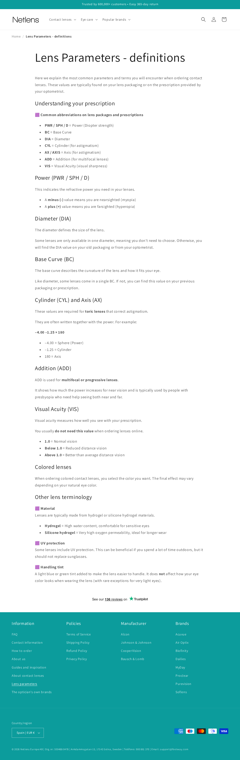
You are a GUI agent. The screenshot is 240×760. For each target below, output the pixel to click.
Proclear (182, 675)
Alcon (125, 634)
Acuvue (181, 634)
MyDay (180, 667)
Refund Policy (76, 651)
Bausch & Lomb (132, 659)
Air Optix (182, 642)
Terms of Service (78, 634)
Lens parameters (24, 684)
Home (16, 36)
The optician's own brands (32, 692)
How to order (22, 651)
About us (19, 659)
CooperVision (131, 651)
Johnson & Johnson (136, 642)
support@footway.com (174, 749)
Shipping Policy (78, 642)
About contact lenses (28, 675)
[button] (62, 19)
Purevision (183, 684)
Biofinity (182, 651)
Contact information (27, 642)
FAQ (15, 634)
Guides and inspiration (29, 667)
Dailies (181, 659)
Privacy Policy (76, 659)
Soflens (181, 692)
